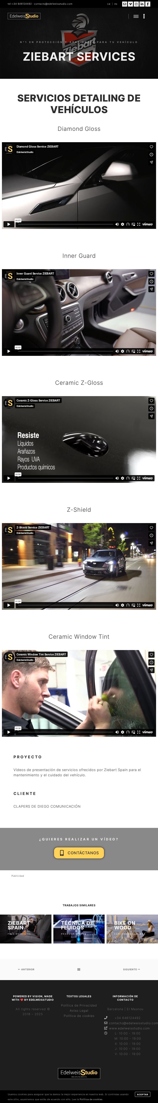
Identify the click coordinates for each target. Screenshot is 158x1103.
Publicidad (18, 876)
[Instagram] (136, 4)
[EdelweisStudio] (24, 16)
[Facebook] (147, 4)
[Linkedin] (142, 4)
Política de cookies (79, 1016)
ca (108, 3)
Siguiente (130, 969)
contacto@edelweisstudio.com (53, 3)
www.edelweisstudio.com (127, 1028)
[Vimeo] (130, 4)
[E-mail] (124, 4)
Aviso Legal (79, 1010)
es (115, 3)
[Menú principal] (136, 16)
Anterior (27, 969)
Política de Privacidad (79, 1005)
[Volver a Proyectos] (79, 969)
